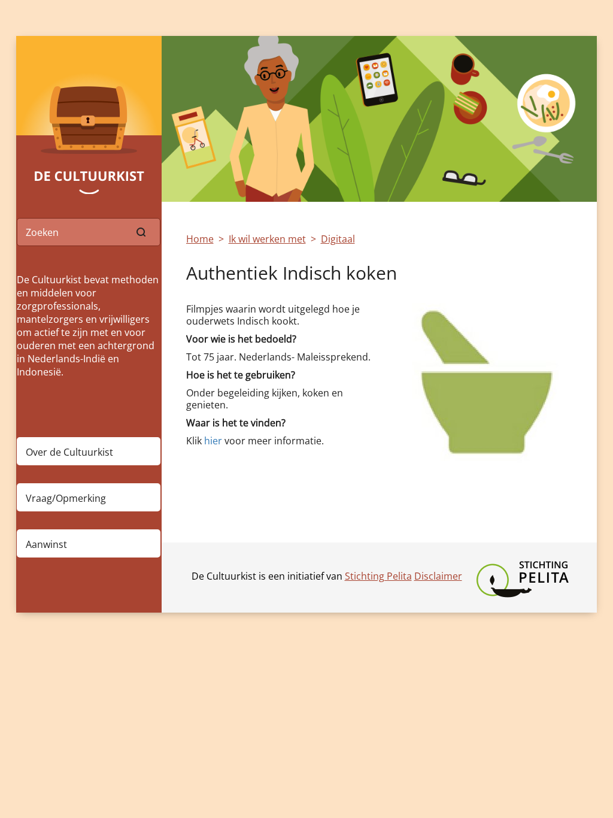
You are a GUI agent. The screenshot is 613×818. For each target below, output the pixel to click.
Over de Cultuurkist (69, 452)
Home (200, 239)
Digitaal (338, 239)
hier (213, 440)
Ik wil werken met (267, 239)
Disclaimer (438, 576)
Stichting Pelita (378, 576)
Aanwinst (46, 544)
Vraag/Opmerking (66, 498)
